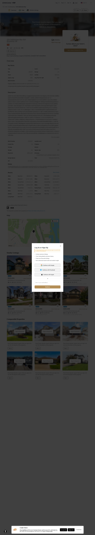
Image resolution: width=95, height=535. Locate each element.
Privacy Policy (50, 531)
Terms (44, 531)
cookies (24, 529)
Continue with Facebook (48, 270)
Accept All (63, 530)
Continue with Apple (48, 274)
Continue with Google (48, 265)
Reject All (71, 530)
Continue (47, 287)
